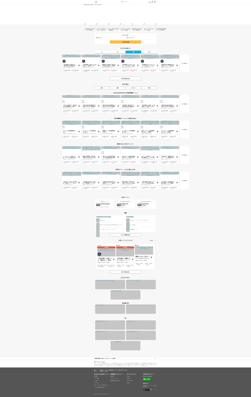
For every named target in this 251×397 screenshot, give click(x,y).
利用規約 (112, 376)
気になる (150, 2)
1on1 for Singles (130, 380)
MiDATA (128, 382)
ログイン (152, 2)
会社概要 (95, 376)
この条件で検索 (125, 42)
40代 (149, 88)
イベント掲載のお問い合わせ (99, 387)
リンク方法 (96, 380)
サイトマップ (96, 382)
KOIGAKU (128, 378)
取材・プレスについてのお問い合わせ (100, 385)
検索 (154, 2)
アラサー (133, 88)
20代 (102, 88)
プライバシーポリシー (114, 378)
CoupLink (128, 376)
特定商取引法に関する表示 (115, 380)
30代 (117, 88)
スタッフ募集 (96, 378)
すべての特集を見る (125, 235)
